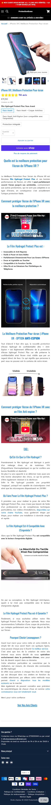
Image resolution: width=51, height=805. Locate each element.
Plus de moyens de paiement (25, 153)
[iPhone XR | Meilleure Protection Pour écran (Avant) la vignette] (12, 81)
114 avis (23, 95)
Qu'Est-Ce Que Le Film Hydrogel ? (26, 457)
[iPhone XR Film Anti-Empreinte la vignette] (45, 81)
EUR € (24, 773)
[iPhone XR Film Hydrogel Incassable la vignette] (28, 81)
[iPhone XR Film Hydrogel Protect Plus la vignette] (36, 81)
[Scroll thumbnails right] (48, 81)
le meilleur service (40, 649)
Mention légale (25, 797)
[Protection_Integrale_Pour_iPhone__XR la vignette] (4, 81)
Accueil (4, 24)
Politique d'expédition (36, 794)
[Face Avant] (7, 113)
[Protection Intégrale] (11, 127)
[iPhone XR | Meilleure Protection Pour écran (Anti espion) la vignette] (20, 81)
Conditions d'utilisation (35, 792)
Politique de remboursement (14, 794)
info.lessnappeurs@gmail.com (14, 739)
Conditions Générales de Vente (24, 789)
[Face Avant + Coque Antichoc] (30, 113)
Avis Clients (31, 705)
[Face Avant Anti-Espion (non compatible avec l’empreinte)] (25, 121)
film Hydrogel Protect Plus (22, 179)
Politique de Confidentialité (14, 792)
